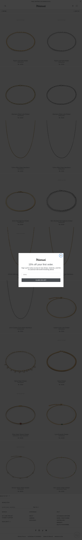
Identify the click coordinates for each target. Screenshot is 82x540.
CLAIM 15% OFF (41, 280)
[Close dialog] (61, 255)
